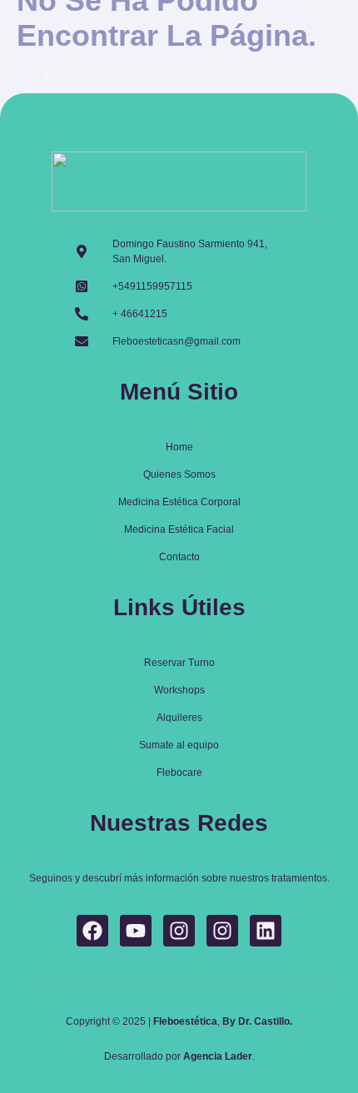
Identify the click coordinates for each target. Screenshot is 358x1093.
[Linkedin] (265, 930)
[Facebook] (92, 930)
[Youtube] (136, 930)
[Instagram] (179, 930)
